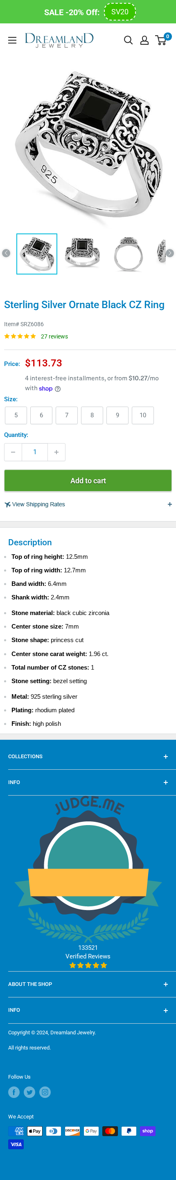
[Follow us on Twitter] (29, 1092)
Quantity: (16, 435)
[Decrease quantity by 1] (13, 452)
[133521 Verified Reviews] (88, 965)
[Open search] (128, 40)
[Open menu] (12, 40)
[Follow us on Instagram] (45, 1092)
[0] (161, 40)
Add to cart (88, 480)
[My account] (144, 40)
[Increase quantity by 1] (56, 452)
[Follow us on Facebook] (14, 1092)
